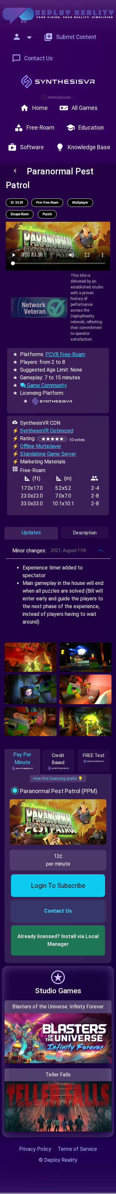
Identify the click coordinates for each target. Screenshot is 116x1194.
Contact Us (32, 58)
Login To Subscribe (58, 885)
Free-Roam (34, 127)
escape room (20, 214)
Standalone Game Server (48, 454)
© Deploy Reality (58, 1160)
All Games (78, 107)
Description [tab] (85, 533)
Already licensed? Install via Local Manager (58, 940)
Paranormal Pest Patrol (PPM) (58, 791)
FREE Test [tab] (94, 755)
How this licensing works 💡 (58, 778)
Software (26, 147)
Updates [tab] (31, 532)
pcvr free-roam (47, 202)
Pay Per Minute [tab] (22, 758)
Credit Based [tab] (58, 759)
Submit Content (70, 37)
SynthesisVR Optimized (46, 431)
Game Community (43, 385)
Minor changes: (49, 551)
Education (85, 127)
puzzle (47, 214)
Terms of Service (77, 1149)
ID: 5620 (17, 202)
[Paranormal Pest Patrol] (31, 657)
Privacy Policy (35, 1149)
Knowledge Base (82, 147)
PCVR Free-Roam (65, 354)
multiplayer (80, 202)
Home (34, 107)
